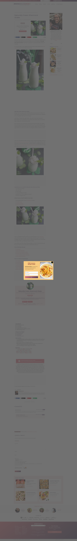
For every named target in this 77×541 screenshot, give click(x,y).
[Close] (52, 262)
